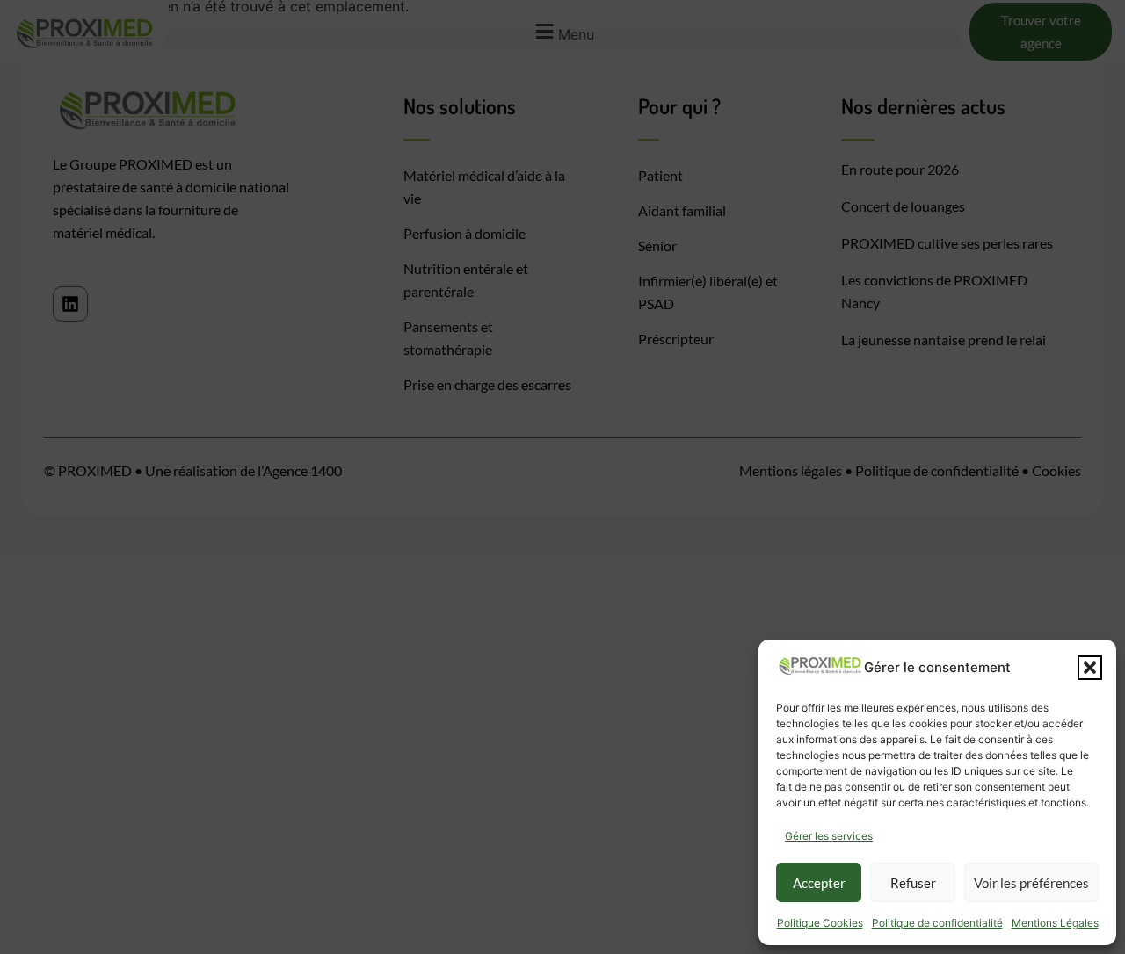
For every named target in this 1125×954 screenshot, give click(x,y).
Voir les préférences (1031, 883)
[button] (1090, 667)
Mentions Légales (1055, 922)
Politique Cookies (820, 922)
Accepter (819, 883)
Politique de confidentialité (937, 922)
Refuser (913, 883)
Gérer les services (829, 835)
